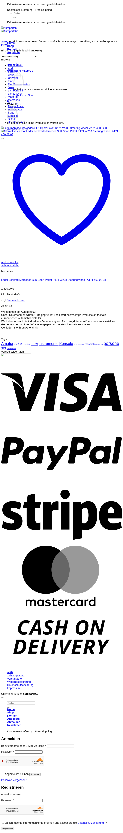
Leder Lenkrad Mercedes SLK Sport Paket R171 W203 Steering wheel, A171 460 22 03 (53, 279)
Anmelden (35, 774)
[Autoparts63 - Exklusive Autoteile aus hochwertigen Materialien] (9, 29)
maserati (90, 344)
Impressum (14, 688)
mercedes (99, 344)
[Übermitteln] (14, 17)
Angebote (13, 52)
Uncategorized (16, 122)
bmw (34, 344)
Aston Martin (15, 65)
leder (75, 344)
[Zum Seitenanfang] (2, 697)
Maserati (13, 96)
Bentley (12, 71)
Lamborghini (15, 90)
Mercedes (14, 100)
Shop (10, 46)
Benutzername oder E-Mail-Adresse (23, 745)
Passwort (7, 751)
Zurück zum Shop (23, 95)
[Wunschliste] (2, 138)
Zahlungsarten (15, 675)
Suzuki (12, 118)
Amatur (7, 344)
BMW (11, 74)
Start (4, 41)
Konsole (66, 344)
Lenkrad (81, 344)
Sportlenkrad (11, 349)
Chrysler (13, 77)
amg (15, 344)
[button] (20, 70)
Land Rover (15, 93)
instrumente (48, 344)
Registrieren (7, 829)
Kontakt (12, 715)
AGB (10, 672)
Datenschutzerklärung (20, 684)
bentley (27, 344)
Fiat (10, 81)
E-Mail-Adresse (11, 794)
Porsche (13, 103)
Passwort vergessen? (14, 780)
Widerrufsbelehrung (19, 681)
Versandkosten (16, 300)
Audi (10, 68)
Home (11, 709)
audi (20, 344)
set (3, 348)
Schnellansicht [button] (10, 265)
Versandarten (15, 678)
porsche (111, 343)
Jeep (11, 87)
